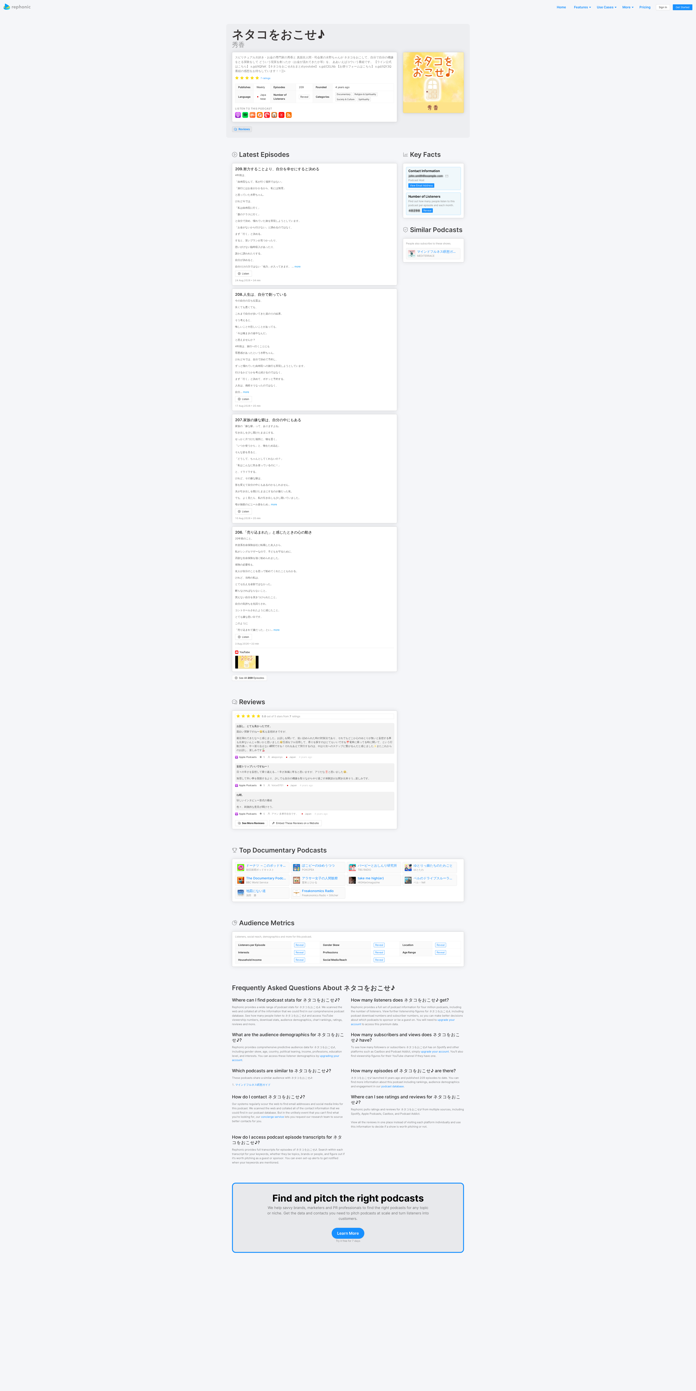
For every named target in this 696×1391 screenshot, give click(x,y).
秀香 (238, 44)
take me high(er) (371, 878)
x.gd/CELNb (327, 66)
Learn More (348, 1233)
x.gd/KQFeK (258, 66)
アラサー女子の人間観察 (320, 878)
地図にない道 (256, 891)
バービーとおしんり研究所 (377, 865)
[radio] (237, 78)
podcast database (392, 1086)
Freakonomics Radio (318, 891)
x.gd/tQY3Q (383, 66)
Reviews (244, 129)
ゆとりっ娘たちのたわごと (433, 865)
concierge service (272, 1116)
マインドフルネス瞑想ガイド (437, 251)
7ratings (265, 78)
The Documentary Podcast (266, 878)
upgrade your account (435, 1051)
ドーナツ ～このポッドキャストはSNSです (266, 865)
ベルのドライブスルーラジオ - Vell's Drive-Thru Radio (434, 878)
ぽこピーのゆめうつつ (318, 865)
